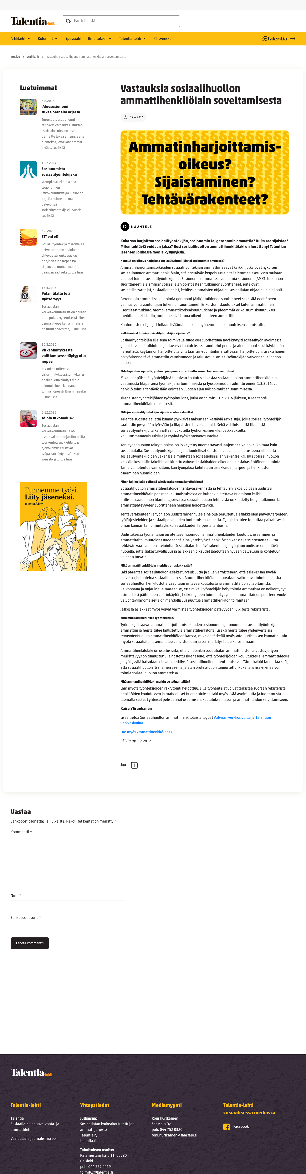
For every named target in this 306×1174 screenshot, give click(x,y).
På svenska (163, 39)
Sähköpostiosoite (26, 918)
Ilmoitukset (97, 39)
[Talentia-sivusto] (278, 38)
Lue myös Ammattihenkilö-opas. (147, 732)
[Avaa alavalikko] (28, 39)
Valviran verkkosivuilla (232, 718)
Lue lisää (59, 148)
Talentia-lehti (130, 39)
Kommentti (21, 832)
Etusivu (15, 57)
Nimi (16, 896)
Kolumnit (45, 39)
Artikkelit (18, 39)
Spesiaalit (73, 39)
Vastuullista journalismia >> (33, 1139)
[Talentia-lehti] (33, 21)
